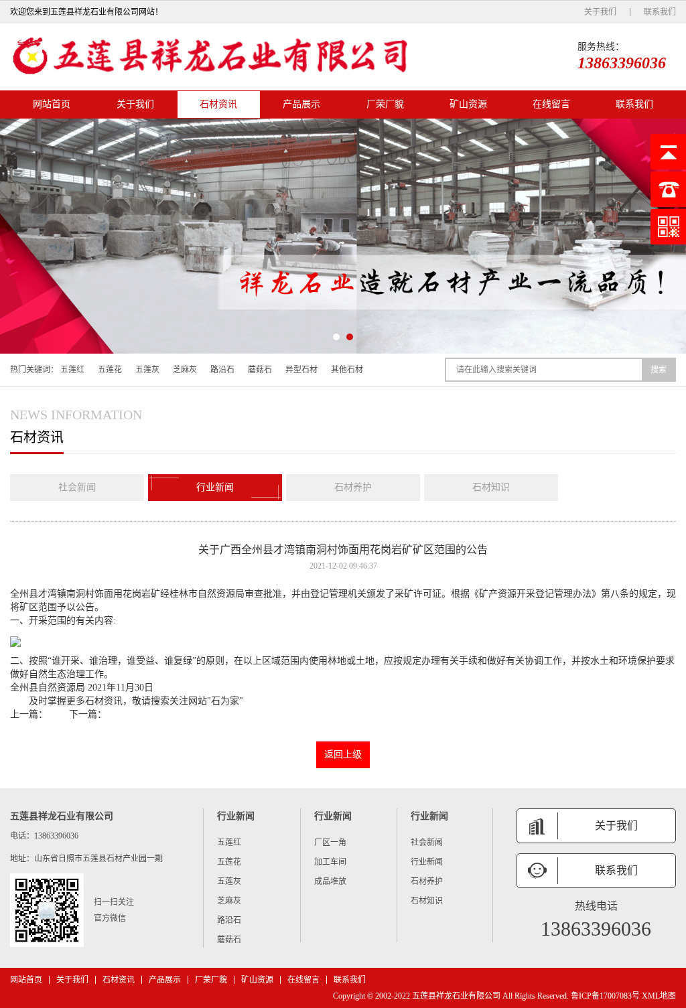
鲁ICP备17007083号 (605, 996)
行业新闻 (215, 487)
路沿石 (222, 369)
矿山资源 (468, 104)
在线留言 (551, 104)
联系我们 (660, 12)
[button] (336, 337)
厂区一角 (330, 842)
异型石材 (301, 369)
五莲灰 (147, 369)
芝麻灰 (185, 369)
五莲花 (110, 369)
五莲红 (72, 369)
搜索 (658, 369)
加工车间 (330, 862)
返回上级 (343, 754)
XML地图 (659, 996)
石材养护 (353, 487)
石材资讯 (218, 104)
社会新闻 (77, 487)
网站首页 (51, 104)
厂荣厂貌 (385, 104)
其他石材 (347, 369)
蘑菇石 (260, 369)
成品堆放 (330, 881)
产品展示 (301, 104)
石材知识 (491, 487)
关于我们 (600, 12)
